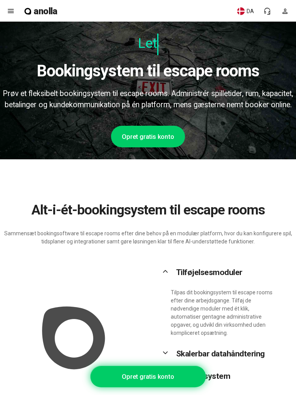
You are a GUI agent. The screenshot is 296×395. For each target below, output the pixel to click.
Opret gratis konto (148, 136)
